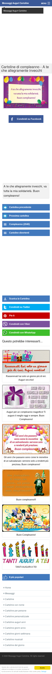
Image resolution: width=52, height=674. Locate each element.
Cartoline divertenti (19, 233)
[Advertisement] (26, 34)
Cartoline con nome (14, 604)
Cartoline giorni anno (15, 627)
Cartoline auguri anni (15, 622)
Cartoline (9, 599)
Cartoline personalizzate (16, 616)
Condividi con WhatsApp (22, 332)
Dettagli (43, 671)
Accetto (42, 668)
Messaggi (9, 593)
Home (7, 587)
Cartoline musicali (13, 639)
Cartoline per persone (15, 610)
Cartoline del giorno (14, 645)
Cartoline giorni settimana (17, 633)
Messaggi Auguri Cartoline (15, 3)
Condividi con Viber (19, 324)
